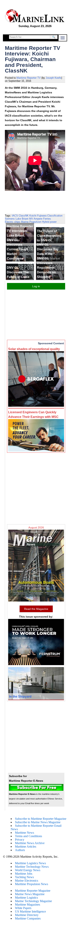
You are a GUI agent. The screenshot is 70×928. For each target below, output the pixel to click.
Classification (54, 215)
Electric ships (12, 221)
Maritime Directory (26, 915)
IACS (15, 215)
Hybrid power (49, 221)
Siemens (10, 218)
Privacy (19, 839)
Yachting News (24, 877)
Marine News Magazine (30, 894)
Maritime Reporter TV (29, 77)
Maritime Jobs (23, 873)
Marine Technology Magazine (33, 901)
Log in (36, 286)
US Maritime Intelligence (30, 911)
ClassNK (24, 215)
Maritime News (24, 832)
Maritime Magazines (27, 904)
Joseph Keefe (53, 77)
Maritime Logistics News (30, 863)
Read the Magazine (36, 608)
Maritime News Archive (30, 843)
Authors (20, 850)
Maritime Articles (25, 846)
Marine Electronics (26, 880)
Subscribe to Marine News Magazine (37, 822)
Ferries (47, 218)
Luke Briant (22, 218)
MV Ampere (35, 218)
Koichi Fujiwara (37, 215)
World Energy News (27, 870)
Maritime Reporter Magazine (32, 890)
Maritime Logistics (26, 897)
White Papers (23, 908)
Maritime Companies (28, 918)
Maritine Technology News (32, 866)
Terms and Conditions (28, 836)
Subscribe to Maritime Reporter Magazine (40, 818)
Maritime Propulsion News (31, 884)
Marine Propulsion (31, 221)
